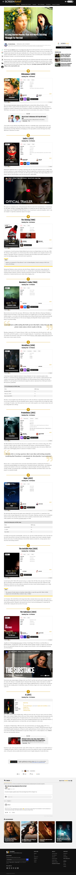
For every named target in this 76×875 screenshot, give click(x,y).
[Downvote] (7, 812)
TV (34, 855)
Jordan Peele (32, 489)
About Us (53, 856)
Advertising (65, 856)
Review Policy (54, 860)
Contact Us (65, 853)
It (23, 704)
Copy (14, 812)
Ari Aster (31, 85)
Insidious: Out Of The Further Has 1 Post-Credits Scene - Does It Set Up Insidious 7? (66, 55)
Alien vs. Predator (45, 428)
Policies (64, 866)
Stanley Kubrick (32, 230)
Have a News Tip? (66, 858)
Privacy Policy (17, 862)
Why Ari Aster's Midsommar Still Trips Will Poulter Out (34, 117)
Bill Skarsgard (29, 705)
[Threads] (2, 63)
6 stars (12, 99)
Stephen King (25, 702)
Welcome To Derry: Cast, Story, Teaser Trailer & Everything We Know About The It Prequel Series (33, 739)
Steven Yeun (24, 504)
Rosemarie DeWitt (25, 159)
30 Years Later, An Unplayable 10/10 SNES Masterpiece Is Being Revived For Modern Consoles (66, 65)
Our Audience (54, 855)
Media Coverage (55, 861)
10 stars (17, 99)
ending (13, 256)
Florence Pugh (25, 95)
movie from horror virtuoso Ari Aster (16, 105)
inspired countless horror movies (40, 335)
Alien (30, 428)
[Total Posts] (29, 121)
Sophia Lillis (40, 705)
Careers (64, 855)
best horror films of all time (47, 62)
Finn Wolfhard (44, 705)
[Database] (66, 1)
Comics (35, 860)
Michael (9, 804)
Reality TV (35, 858)
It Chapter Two (25, 707)
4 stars (9, 99)
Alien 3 (35, 428)
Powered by (6, 102)
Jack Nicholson (24, 241)
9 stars (15, 99)
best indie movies (13, 49)
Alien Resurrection (39, 428)
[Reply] (10, 812)
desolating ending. (18, 208)
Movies (35, 853)
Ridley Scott (31, 423)
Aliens (33, 428)
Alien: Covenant (32, 429)
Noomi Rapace (25, 433)
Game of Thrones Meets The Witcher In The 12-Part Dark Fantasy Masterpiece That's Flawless (66, 60)
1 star (6, 99)
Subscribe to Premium (56, 863)
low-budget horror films (24, 49)
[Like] (2, 56)
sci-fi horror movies (23, 518)
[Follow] (2, 60)
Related (28, 114)
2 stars (7, 99)
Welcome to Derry (26, 708)
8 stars (14, 99)
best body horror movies (17, 643)
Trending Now (58, 52)
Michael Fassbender (41, 433)
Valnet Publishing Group (18, 852)
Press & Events (54, 858)
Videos (35, 861)
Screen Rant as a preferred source (38, 762)
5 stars (11, 99)
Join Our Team (54, 853)
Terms (64, 863)
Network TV (36, 856)
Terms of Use (12, 862)
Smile (30, 154)
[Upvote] (5, 812)
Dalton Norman (25, 743)
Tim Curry (25, 705)
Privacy (64, 864)
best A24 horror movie (21, 377)
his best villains (40, 725)
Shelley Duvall (40, 241)
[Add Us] (2, 53)
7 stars (13, 99)
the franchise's (14, 465)
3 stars (8, 99)
